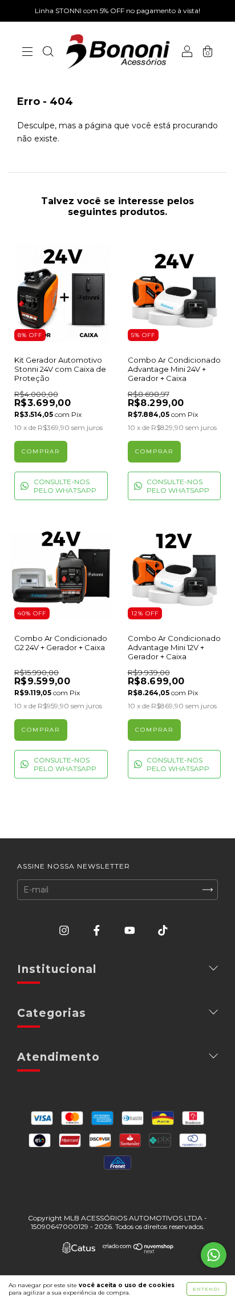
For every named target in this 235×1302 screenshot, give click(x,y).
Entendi (206, 1289)
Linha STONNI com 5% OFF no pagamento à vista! (117, 10)
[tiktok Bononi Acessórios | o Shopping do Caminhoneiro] (163, 930)
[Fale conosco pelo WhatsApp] (213, 1255)
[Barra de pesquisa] (48, 52)
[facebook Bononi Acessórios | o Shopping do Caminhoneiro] (98, 930)
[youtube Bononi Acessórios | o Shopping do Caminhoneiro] (131, 930)
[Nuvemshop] (138, 1251)
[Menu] (27, 52)
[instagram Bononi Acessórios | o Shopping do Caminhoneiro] (65, 930)
